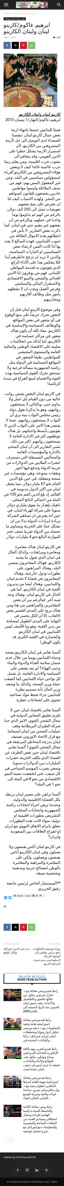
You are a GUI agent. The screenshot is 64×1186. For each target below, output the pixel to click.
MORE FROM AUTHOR (32, 979)
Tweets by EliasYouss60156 (20, 1157)
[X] (15, 45)
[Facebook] (7, 45)
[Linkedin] (36, 1170)
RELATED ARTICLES (32, 976)
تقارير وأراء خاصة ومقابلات (24, 13)
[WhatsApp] (31, 45)
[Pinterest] (23, 45)
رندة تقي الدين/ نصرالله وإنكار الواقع (17, 950)
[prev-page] (6, 1140)
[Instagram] (27, 1170)
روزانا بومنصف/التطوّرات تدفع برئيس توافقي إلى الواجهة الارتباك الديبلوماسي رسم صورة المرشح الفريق (46, 956)
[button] (6, 5)
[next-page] (11, 1140)
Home (7, 13)
